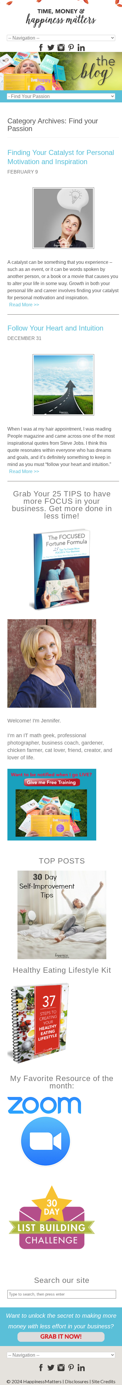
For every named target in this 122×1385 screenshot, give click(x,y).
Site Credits (103, 1381)
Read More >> (24, 304)
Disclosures (77, 1381)
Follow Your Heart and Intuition (55, 328)
